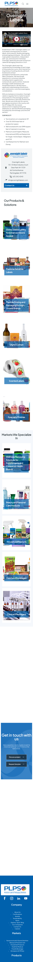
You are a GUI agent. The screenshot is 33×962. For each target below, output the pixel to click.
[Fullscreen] (28, 43)
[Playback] (16, 39)
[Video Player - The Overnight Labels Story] (16, 39)
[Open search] (23, 4)
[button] (16, 757)
